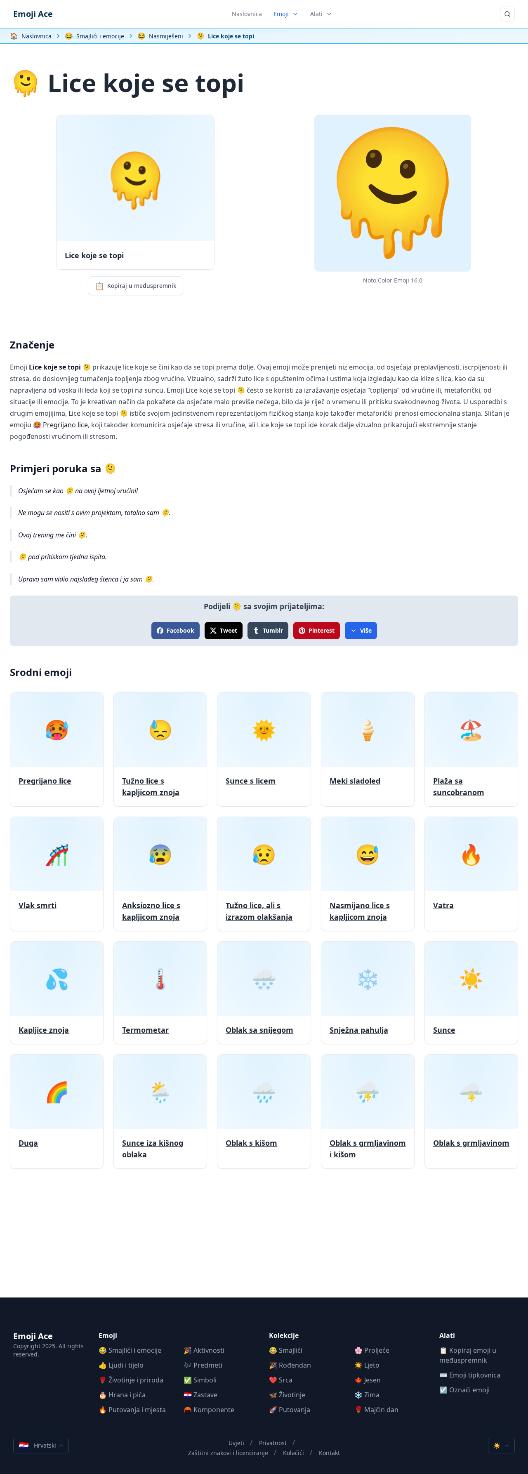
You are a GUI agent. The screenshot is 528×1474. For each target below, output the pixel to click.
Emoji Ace (33, 13)
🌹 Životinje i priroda (131, 1380)
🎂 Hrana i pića (122, 1394)
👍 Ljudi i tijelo (121, 1365)
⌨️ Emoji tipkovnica (469, 1375)
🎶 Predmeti (203, 1365)
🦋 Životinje (287, 1394)
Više (366, 630)
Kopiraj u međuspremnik (135, 286)
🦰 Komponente (209, 1409)
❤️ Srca (280, 1380)
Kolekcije (284, 1335)
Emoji (281, 14)
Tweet (228, 630)
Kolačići (293, 1453)
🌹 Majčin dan (376, 1409)
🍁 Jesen (367, 1380)
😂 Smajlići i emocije (130, 1350)
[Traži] (507, 14)
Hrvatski (37, 1445)
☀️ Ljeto (367, 1365)
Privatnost (273, 1443)
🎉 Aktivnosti (204, 1350)
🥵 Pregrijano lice (60, 424)
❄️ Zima (367, 1394)
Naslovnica (247, 14)
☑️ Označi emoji (464, 1389)
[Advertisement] (264, 1239)
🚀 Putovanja (289, 1409)
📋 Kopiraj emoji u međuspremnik (467, 1355)
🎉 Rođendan (290, 1365)
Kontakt (329, 1453)
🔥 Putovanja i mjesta (132, 1409)
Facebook (180, 630)
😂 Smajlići (285, 1350)
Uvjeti (236, 1443)
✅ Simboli (200, 1380)
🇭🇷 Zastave (200, 1394)
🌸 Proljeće (371, 1350)
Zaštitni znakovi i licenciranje (228, 1453)
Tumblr (273, 630)
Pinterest (322, 630)
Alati (316, 14)
